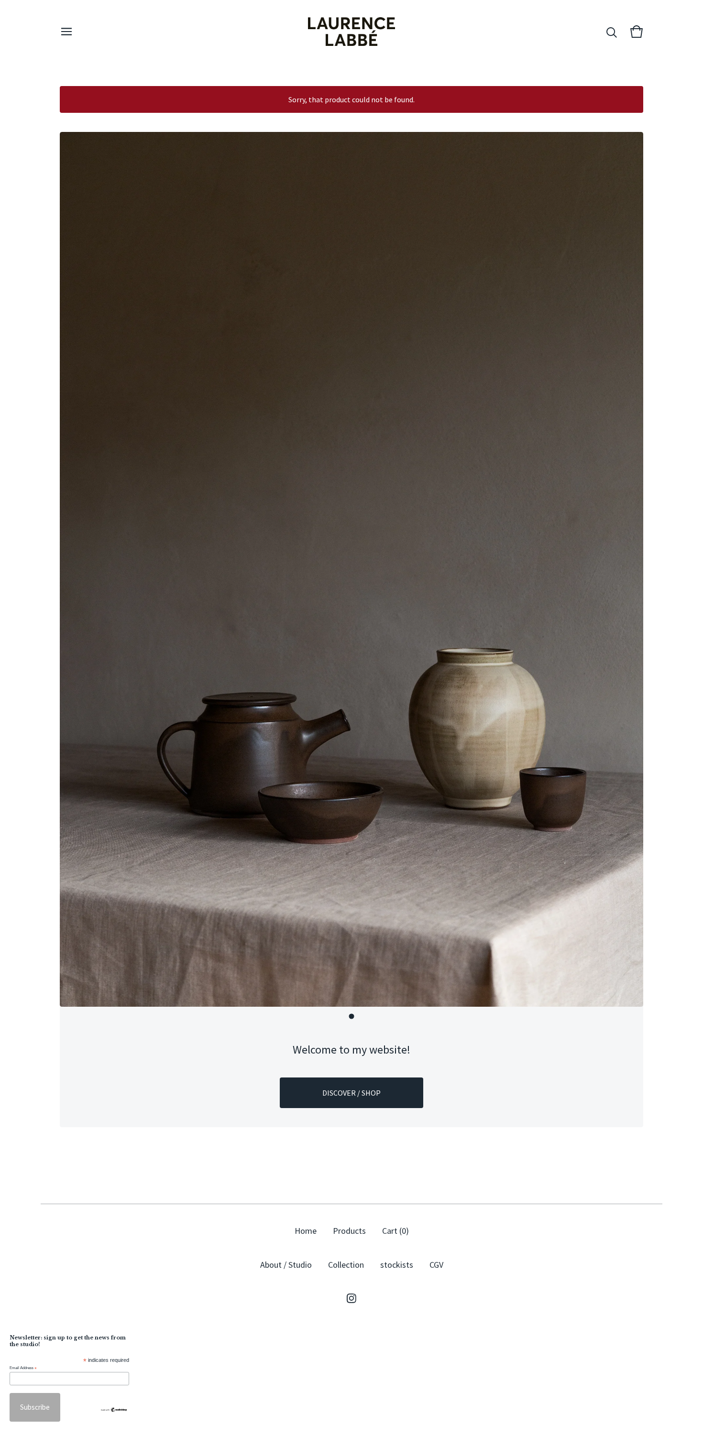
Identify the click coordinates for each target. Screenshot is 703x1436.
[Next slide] (627, 569)
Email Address (23, 1368)
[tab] (351, 1016)
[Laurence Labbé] (351, 31)
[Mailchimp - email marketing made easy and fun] (114, 1410)
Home (306, 1230)
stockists (396, 1264)
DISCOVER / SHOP (351, 1093)
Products (349, 1230)
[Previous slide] (75, 569)
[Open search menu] (611, 31)
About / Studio (286, 1264)
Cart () (395, 1230)
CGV (436, 1264)
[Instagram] (351, 1298)
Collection (346, 1264)
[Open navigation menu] (66, 31)
